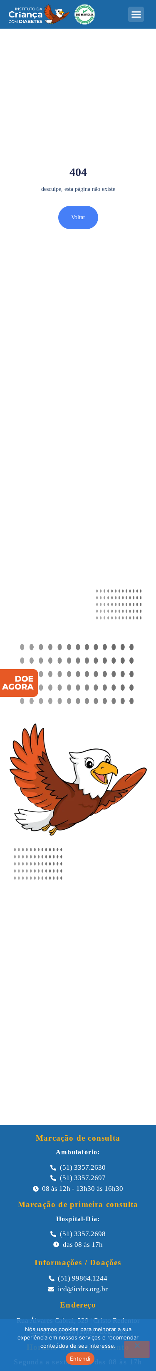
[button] (136, 14)
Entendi (80, 1358)
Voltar (78, 217)
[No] (137, 1349)
